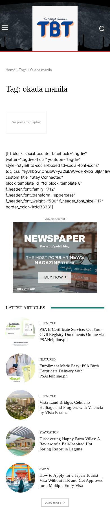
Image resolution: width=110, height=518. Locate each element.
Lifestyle (47, 323)
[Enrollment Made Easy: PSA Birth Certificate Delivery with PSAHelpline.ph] (20, 368)
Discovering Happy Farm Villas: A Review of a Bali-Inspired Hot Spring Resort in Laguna (69, 444)
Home (10, 69)
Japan (44, 468)
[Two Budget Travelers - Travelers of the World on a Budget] (55, 28)
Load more (53, 502)
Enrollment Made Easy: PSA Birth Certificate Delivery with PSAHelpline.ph (69, 371)
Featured (47, 359)
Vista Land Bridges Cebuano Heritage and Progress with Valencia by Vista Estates (71, 407)
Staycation (49, 432)
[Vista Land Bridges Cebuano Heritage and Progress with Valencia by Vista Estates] (20, 405)
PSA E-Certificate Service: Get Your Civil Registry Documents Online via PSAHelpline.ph (71, 334)
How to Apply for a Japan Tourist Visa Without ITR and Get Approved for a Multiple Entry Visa (71, 480)
